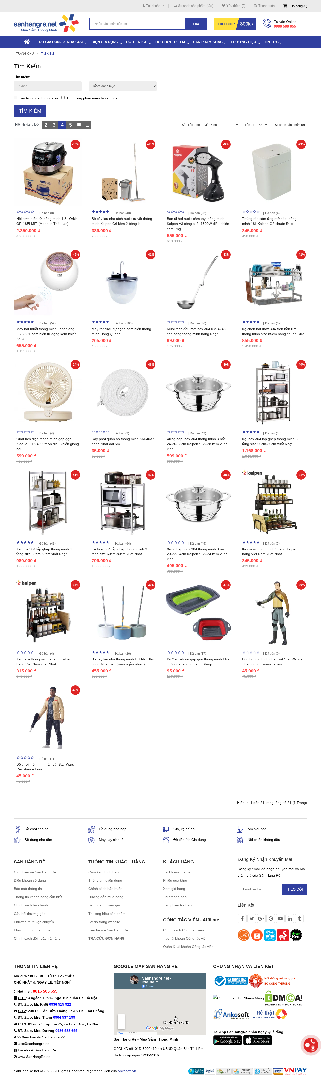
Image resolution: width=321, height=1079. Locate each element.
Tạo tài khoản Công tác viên (185, 938)
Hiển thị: (249, 125)
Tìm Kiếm (47, 53)
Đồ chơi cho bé (37, 829)
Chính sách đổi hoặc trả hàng (37, 938)
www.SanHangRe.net (34, 1057)
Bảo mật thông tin (28, 889)
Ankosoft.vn (127, 1071)
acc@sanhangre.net (34, 1044)
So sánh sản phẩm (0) (290, 125)
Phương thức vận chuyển (34, 922)
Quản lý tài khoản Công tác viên (188, 947)
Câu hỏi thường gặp (30, 914)
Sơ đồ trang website (104, 922)
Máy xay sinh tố (111, 840)
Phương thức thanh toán (33, 930)
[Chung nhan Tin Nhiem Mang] (238, 998)
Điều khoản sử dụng (30, 880)
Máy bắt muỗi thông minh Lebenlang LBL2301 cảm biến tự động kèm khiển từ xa (46, 334)
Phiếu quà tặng (175, 880)
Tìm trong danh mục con (38, 98)
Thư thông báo (175, 897)
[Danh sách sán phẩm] (79, 125)
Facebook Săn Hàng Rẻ (37, 1050)
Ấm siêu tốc (257, 829)
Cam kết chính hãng (104, 872)
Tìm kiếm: (22, 77)
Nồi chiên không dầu (264, 840)
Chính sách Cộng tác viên (183, 930)
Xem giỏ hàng (174, 889)
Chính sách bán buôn (105, 889)
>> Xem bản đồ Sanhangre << (41, 1037)
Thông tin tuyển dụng (105, 880)
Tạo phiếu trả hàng (178, 905)
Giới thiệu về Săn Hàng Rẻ (35, 872)
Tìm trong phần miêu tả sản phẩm (93, 98)
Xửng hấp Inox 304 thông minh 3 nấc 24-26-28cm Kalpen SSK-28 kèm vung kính (197, 444)
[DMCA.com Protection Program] (283, 998)
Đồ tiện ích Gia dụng (189, 840)
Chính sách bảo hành (31, 905)
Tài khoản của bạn (178, 872)
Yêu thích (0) (235, 6)
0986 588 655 (285, 26)
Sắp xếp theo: (191, 125)
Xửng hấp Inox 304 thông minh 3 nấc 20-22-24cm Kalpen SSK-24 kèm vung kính (197, 554)
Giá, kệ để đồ (184, 829)
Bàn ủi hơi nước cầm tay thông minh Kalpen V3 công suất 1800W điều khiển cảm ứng (198, 224)
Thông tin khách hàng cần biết (38, 897)
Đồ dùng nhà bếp (112, 829)
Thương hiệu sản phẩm (107, 914)
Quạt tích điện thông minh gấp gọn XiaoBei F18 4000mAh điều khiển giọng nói (47, 444)
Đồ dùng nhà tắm (38, 840)
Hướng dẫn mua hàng (105, 897)
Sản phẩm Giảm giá (104, 905)
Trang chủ (25, 53)
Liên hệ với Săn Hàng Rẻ (108, 930)
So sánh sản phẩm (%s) (195, 6)
